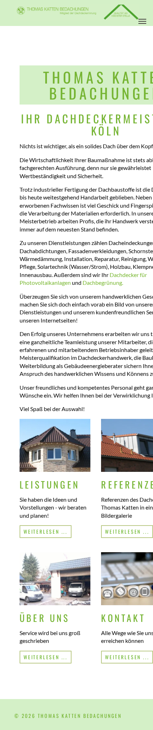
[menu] (142, 21)
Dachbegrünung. (103, 282)
